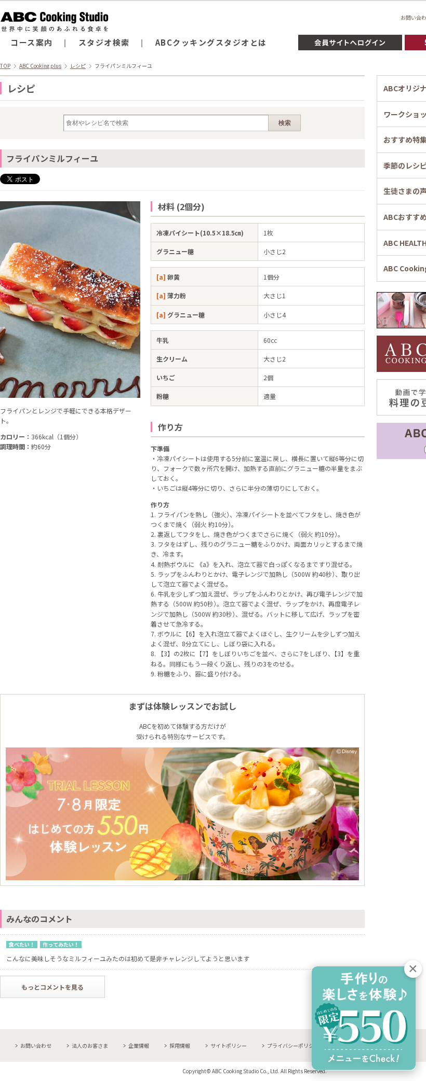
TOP (5, 66)
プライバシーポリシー (293, 1045)
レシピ (78, 66)
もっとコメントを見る (52, 986)
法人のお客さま (90, 1045)
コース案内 (31, 42)
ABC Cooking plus (40, 66)
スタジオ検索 (104, 42)
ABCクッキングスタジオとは (211, 42)
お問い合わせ (35, 1045)
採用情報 (179, 1045)
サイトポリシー (228, 1045)
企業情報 (138, 1045)
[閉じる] (413, 969)
